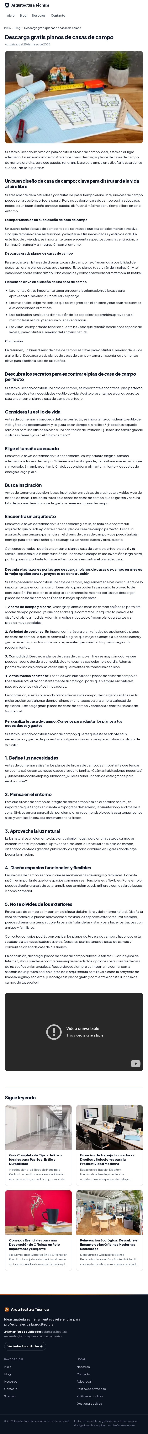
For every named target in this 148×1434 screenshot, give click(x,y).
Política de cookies (90, 1396)
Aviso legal (84, 1381)
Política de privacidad (91, 1389)
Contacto (58, 15)
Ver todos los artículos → (25, 1346)
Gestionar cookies (89, 1403)
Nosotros (38, 15)
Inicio (10, 15)
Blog (23, 15)
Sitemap (10, 1396)
